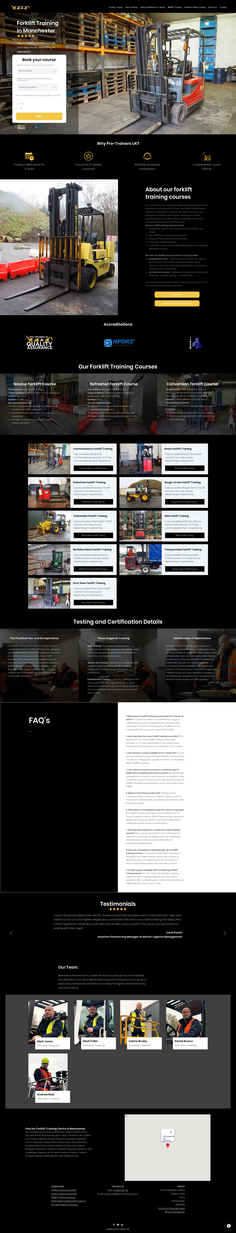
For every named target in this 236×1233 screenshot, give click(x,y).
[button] (195, 7)
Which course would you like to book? (35, 65)
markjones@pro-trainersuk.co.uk (121, 1194)
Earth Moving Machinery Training (68, 1201)
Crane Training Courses (64, 1193)
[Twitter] (118, 1224)
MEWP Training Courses (63, 1197)
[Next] (225, 933)
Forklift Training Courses (63, 1190)
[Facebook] (114, 1224)
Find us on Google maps (172, 1208)
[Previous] (11, 933)
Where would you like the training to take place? (34, 79)
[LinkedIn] (122, 1224)
